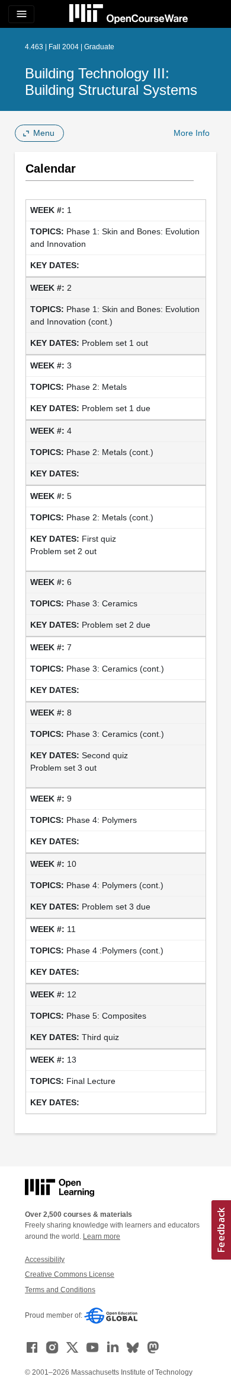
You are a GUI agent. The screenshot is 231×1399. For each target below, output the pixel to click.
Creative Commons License (69, 1274)
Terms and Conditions (60, 1290)
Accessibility (45, 1259)
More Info (192, 133)
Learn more (101, 1236)
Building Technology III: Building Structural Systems (111, 81)
